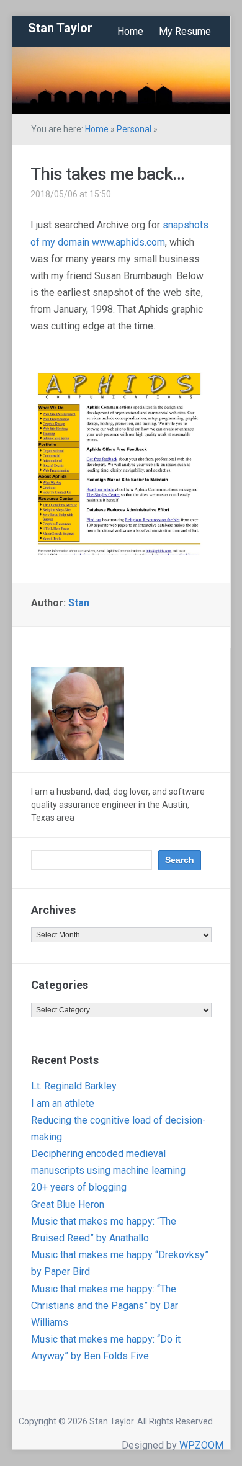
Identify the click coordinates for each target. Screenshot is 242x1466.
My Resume (185, 31)
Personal (134, 129)
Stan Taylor (60, 27)
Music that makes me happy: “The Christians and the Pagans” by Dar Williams (104, 1305)
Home (130, 31)
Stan (78, 603)
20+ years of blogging (79, 1187)
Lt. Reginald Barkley (74, 1086)
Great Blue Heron (67, 1204)
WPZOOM (201, 1445)
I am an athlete (62, 1103)
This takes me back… (107, 174)
